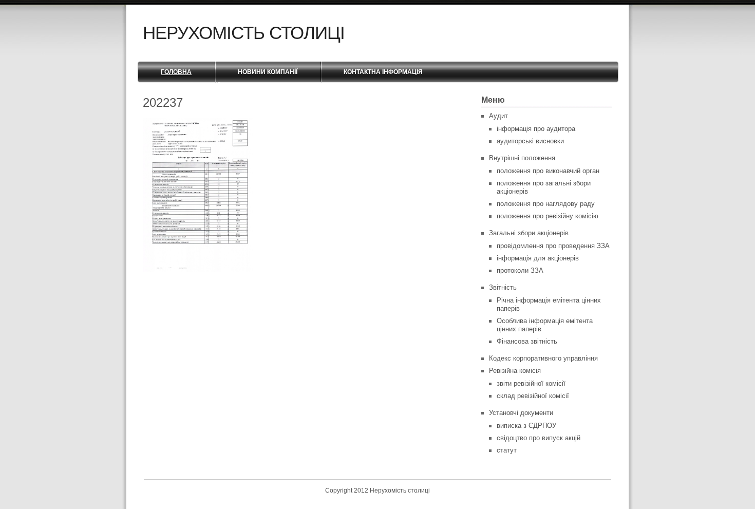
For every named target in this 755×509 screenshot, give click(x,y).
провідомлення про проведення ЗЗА (553, 246)
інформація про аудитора (536, 129)
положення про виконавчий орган (548, 171)
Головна (176, 72)
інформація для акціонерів (538, 258)
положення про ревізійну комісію (547, 216)
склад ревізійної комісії (533, 396)
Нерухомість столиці (244, 33)
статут (507, 450)
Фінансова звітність (527, 341)
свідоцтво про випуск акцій (538, 438)
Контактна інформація (383, 72)
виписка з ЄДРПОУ (526, 425)
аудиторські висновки (530, 141)
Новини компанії (267, 72)
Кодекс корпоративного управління (543, 358)
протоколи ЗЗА (520, 270)
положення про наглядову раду (546, 204)
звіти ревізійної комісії (531, 383)
